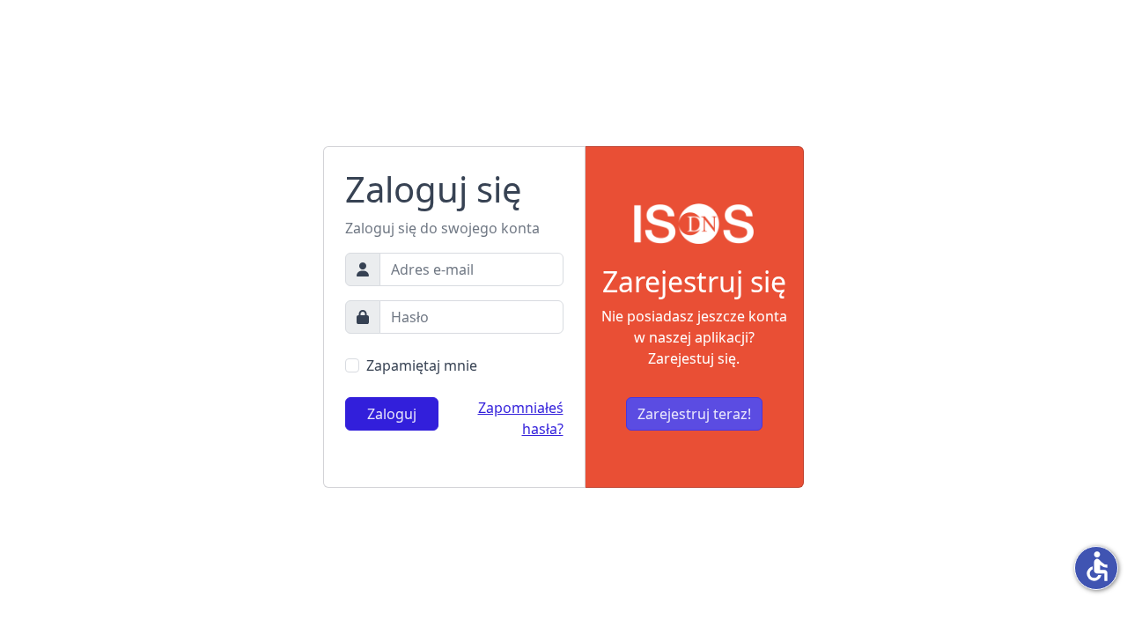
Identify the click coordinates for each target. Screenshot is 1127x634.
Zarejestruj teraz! (694, 414)
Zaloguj (391, 414)
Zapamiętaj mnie (421, 365)
